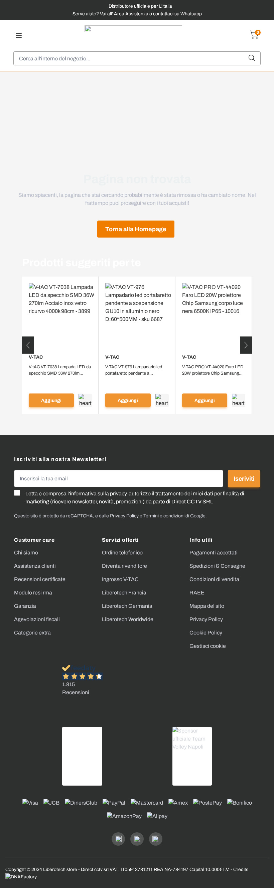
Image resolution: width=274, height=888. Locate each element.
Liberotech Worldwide (127, 619)
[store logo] (133, 35)
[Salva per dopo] (85, 400)
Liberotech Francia (124, 592)
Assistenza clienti (35, 566)
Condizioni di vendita (214, 579)
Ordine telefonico (122, 552)
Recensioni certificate (39, 579)
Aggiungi (51, 400)
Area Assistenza (131, 13)
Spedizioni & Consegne (217, 566)
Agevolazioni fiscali (37, 619)
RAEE (196, 592)
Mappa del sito (206, 606)
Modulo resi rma (33, 592)
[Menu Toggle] (18, 35)
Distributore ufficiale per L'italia (140, 6)
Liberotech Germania (127, 606)
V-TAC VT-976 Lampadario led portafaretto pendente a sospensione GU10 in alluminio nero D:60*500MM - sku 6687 (134, 371)
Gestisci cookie (207, 646)
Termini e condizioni (163, 515)
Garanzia (25, 606)
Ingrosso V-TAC (120, 579)
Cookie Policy (205, 632)
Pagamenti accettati (213, 552)
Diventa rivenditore (124, 566)
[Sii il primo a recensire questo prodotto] (60, 381)
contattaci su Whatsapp (177, 13)
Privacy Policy (206, 619)
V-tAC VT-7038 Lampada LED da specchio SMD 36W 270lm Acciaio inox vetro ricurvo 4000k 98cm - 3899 (60, 371)
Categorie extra (32, 632)
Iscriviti (244, 478)
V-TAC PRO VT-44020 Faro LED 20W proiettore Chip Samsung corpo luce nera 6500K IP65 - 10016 (213, 371)
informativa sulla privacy (98, 493)
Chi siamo (26, 552)
